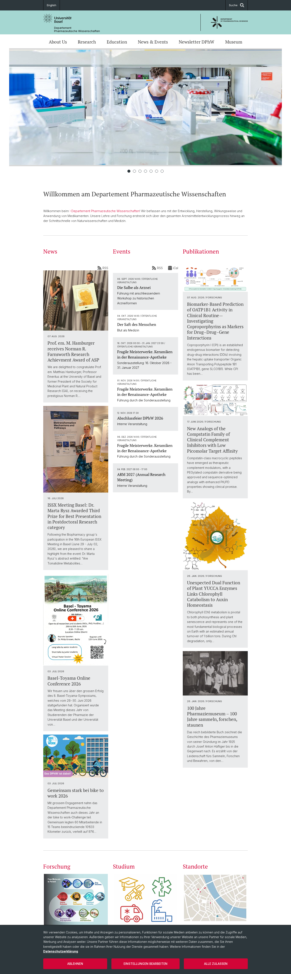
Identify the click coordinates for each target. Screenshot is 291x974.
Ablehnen (75, 963)
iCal (175, 268)
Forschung (56, 866)
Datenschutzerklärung (60, 951)
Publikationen (201, 251)
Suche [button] (233, 5)
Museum (233, 42)
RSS (105, 268)
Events (121, 251)
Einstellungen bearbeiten (145, 963)
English (51, 5)
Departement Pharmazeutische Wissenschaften (77, 29)
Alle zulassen (216, 963)
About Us (58, 42)
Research (87, 42)
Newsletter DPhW (196, 42)
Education (117, 42)
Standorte (195, 866)
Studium (124, 866)
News (50, 251)
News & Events (153, 42)
